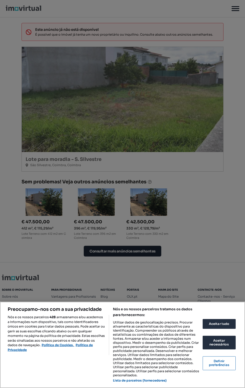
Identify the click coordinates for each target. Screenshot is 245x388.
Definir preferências (219, 363)
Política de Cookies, (58, 345)
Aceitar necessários (218, 343)
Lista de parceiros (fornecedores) (140, 380)
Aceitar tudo (219, 324)
